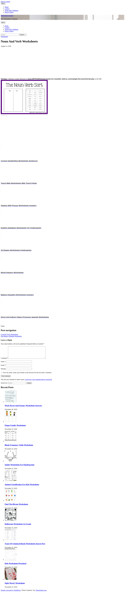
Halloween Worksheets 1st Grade (18, 524)
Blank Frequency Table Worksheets (19, 445)
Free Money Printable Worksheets (11, 336)
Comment (4, 358)
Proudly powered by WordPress (11, 590)
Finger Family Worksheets (15, 425)
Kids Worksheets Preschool (15, 563)
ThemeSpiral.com (41, 590)
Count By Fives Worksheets (9, 334)
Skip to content (5, 1)
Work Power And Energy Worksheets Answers (23, 406)
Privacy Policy (9, 12)
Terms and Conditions (11, 10)
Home (6, 7)
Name (3, 361)
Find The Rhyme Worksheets (16, 504)
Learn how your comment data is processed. (38, 379)
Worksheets (4, 36)
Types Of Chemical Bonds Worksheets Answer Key (25, 544)
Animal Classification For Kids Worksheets (22, 484)
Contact (7, 9)
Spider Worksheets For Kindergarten (19, 465)
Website (3, 369)
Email (3, 365)
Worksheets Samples (7, 15)
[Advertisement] (59, 61)
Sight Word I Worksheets (15, 583)
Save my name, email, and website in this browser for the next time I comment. (27, 372)
